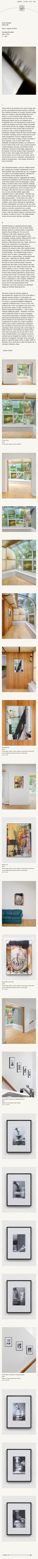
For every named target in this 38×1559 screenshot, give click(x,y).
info (34, 1)
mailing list (6, 1555)
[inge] (22, 8)
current (19, 1)
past (30, 1)
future (25, 1)
